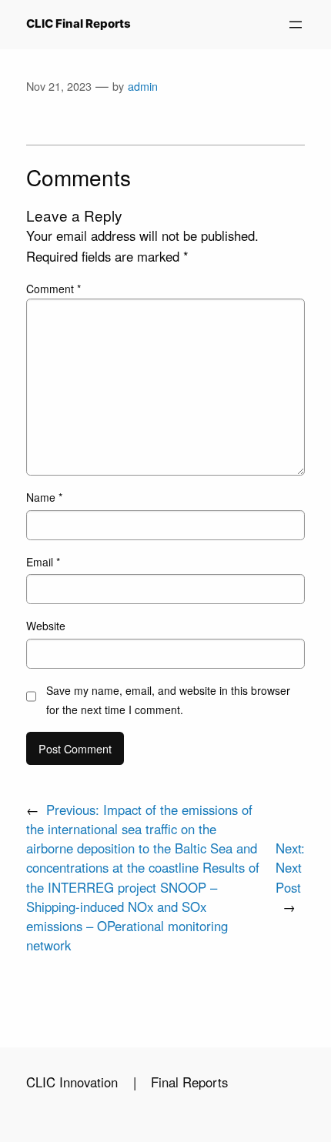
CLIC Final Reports (78, 24)
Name (44, 497)
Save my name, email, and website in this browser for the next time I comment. (168, 700)
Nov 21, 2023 (59, 86)
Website (45, 625)
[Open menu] (295, 24)
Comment (53, 288)
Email (43, 561)
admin (143, 86)
